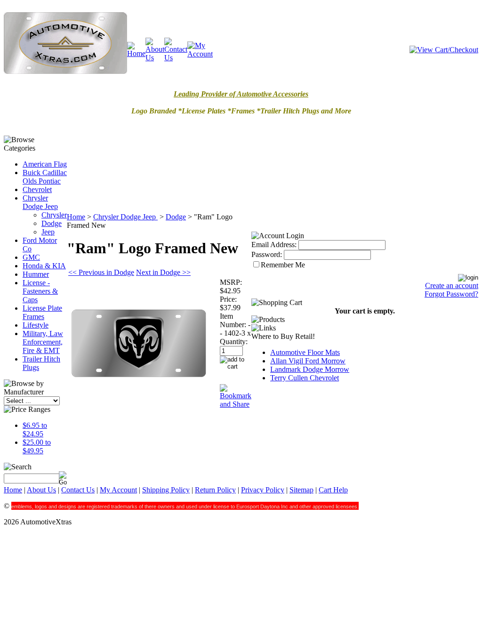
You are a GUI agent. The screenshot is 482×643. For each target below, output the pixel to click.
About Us (41, 490)
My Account (118, 490)
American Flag (45, 164)
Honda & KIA (44, 266)
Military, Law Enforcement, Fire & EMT (43, 342)
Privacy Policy (262, 490)
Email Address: (274, 245)
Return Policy (215, 490)
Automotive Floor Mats (305, 352)
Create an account (451, 285)
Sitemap (301, 490)
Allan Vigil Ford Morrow (307, 361)
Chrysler (54, 215)
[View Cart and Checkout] (444, 50)
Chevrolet (37, 189)
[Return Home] (65, 71)
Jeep (48, 232)
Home (76, 217)
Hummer (36, 274)
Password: (266, 254)
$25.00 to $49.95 (37, 446)
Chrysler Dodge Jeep (40, 202)
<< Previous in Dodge (101, 272)
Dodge (51, 223)
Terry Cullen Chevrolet (304, 378)
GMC (31, 257)
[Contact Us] (175, 58)
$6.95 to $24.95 (35, 429)
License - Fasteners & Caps (40, 291)
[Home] (136, 53)
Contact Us (78, 490)
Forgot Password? (451, 294)
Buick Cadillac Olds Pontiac (45, 177)
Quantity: (234, 342)
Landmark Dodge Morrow (309, 369)
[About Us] (154, 58)
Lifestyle (35, 325)
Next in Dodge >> (163, 272)
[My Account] (200, 54)
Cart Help (333, 490)
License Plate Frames (42, 312)
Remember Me (283, 265)
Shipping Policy (166, 490)
